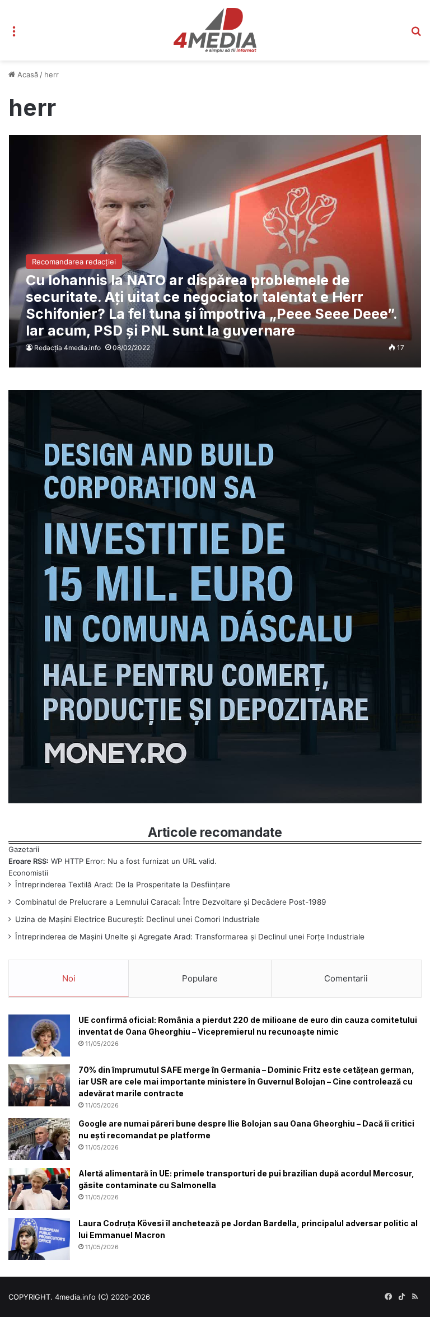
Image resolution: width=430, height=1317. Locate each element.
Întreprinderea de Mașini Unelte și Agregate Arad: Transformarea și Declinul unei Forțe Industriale (189, 936)
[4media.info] (215, 30)
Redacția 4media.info (67, 347)
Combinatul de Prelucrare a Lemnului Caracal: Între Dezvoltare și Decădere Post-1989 (170, 901)
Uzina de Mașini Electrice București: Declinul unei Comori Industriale (137, 919)
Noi (69, 978)
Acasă (26, 74)
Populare (200, 978)
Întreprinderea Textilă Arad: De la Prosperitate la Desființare (122, 884)
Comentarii (346, 978)
